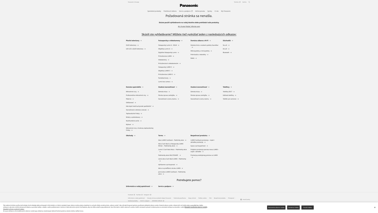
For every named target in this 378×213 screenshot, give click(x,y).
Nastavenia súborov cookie (276, 207)
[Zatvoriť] (375, 207)
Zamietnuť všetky (293, 207)
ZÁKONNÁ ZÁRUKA (157, 201)
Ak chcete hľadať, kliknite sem (189, 26)
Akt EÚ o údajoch (144, 201)
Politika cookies (202, 198)
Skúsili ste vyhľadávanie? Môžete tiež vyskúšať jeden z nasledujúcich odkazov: (189, 34)
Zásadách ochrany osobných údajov (13, 209)
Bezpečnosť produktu (220, 198)
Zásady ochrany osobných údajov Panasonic (159, 198)
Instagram (146, 195)
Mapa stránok (192, 198)
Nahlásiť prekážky (133, 201)
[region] (189, 207)
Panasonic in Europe (133, 2)
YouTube (138, 195)
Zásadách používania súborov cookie (195, 207)
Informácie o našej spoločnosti (136, 198)
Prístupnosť (231, 198)
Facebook (130, 195)
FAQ (210, 198)
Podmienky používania (180, 198)
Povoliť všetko (307, 207)
